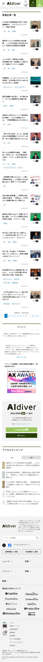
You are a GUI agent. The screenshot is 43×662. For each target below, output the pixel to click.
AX (4, 31)
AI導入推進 (6, 304)
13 (33, 315)
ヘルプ (12, 623)
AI (4, 124)
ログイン (22, 435)
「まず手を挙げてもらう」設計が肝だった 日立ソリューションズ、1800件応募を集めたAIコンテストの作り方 (15, 295)
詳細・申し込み (21, 357)
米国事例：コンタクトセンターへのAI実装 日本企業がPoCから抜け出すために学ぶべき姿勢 (15, 80)
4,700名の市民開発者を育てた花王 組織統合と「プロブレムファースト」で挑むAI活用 (15, 24)
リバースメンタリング (9, 167)
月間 (31, 458)
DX (9, 31)
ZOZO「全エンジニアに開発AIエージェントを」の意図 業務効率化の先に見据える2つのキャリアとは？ (23, 494)
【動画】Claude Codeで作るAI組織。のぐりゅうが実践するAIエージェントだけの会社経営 (22, 502)
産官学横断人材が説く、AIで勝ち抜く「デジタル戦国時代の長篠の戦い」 (15, 98)
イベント (6, 571)
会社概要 (12, 636)
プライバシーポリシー (16, 642)
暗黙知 (13, 164)
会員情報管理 (14, 629)
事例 (13, 50)
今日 (12, 458)
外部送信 (12, 645)
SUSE (5, 106)
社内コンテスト (16, 304)
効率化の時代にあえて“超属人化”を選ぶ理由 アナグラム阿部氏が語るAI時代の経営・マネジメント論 (15, 216)
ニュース (6, 561)
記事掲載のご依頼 (11, 551)
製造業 (15, 242)
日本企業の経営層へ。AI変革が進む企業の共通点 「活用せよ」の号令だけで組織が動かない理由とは (15, 197)
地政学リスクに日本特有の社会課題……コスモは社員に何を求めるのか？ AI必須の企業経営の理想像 (15, 43)
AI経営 (5, 223)
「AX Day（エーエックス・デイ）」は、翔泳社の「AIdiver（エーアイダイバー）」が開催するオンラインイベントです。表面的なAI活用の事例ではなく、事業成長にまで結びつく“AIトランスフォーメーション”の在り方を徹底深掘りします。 (21, 349)
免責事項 (12, 632)
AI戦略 (14, 31)
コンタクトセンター (19, 87)
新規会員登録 (22, 430)
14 (37, 315)
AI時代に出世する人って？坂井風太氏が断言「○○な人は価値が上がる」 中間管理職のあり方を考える (15, 117)
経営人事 (16, 279)
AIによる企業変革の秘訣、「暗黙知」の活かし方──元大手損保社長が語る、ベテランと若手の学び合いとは (15, 156)
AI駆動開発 (15, 283)
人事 (9, 124)
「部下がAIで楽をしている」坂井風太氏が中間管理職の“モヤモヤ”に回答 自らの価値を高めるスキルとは (15, 136)
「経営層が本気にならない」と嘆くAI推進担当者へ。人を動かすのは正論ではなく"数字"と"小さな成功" (15, 179)
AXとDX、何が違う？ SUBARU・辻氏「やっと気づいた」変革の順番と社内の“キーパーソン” (15, 253)
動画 (4, 581)
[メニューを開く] (3, 3)
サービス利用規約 (15, 639)
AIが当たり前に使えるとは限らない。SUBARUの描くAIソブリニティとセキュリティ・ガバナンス (14, 235)
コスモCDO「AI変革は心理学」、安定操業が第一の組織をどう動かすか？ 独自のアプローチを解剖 (15, 61)
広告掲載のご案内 (31, 551)
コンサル (20, 167)
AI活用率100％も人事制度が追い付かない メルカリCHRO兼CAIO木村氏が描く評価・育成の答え (15, 272)
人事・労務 (6, 283)
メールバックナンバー (23, 424)
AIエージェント (8, 87)
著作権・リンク (14, 626)
